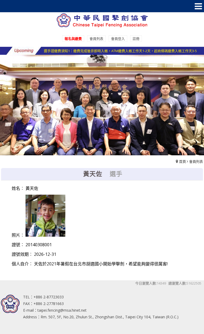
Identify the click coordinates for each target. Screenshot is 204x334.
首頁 (182, 161)
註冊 (136, 38)
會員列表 (96, 38)
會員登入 (118, 38)
